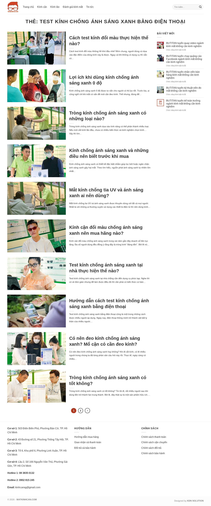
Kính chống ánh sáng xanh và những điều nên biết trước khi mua (109, 153)
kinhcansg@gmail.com (27, 487)
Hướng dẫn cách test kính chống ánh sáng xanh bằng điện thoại (109, 303)
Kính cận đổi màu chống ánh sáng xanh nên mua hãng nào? (106, 230)
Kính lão (54, 7)
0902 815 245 (26, 480)
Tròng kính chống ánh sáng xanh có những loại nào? (107, 115)
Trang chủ (28, 7)
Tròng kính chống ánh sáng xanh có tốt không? (107, 380)
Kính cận (42, 7)
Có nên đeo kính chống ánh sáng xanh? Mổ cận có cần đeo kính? (104, 341)
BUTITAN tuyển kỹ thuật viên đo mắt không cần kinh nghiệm (183, 89)
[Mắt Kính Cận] (12, 7)
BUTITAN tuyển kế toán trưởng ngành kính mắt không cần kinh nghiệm (183, 103)
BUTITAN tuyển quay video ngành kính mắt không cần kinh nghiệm (185, 45)
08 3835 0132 (26, 473)
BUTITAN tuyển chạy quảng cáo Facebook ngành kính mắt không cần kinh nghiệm (184, 59)
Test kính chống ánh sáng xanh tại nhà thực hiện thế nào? (106, 267)
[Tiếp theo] (87, 410)
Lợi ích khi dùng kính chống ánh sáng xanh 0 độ (104, 80)
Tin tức (90, 7)
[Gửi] (200, 7)
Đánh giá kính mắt (73, 7)
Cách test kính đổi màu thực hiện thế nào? (108, 40)
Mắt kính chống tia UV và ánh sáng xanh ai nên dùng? (106, 192)
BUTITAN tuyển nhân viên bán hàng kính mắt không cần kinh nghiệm (183, 75)
